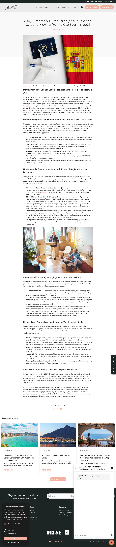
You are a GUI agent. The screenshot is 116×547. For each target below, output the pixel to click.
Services (56, 7)
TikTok (32, 510)
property (45, 192)
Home (25, 86)
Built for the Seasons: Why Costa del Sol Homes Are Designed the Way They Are (95, 457)
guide (64, 313)
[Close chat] (111, 542)
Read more (19, 519)
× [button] (27, 505)
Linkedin (32, 513)
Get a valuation (107, 7)
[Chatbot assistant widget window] (94, 501)
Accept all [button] (15, 538)
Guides (69, 7)
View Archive (57, 479)
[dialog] (15, 524)
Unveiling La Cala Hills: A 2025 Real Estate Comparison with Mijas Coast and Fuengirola (19, 457)
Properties (38, 7)
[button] (15, 542)
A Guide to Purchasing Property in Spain (56, 456)
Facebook (33, 519)
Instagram (33, 517)
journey (28, 106)
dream (85, 380)
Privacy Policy (63, 515)
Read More (8, 470)
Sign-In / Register (92, 7)
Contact (75, 7)
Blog (64, 7)
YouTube (32, 515)
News (29, 86)
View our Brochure (64, 510)
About (47, 7)
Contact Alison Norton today (78, 394)
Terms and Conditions (65, 513)
